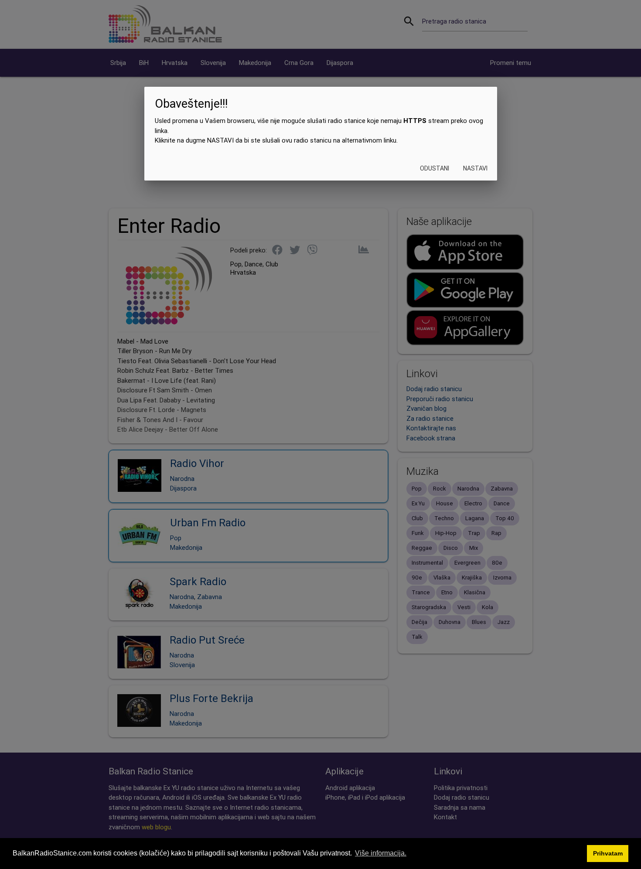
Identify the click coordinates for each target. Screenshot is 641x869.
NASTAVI (475, 168)
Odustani (434, 168)
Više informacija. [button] (380, 853)
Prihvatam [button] (608, 853)
